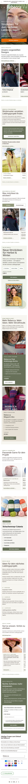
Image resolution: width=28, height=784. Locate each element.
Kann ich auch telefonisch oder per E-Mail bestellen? (13, 745)
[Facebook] (9, 782)
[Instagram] (12, 782)
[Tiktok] (16, 782)
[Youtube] (14, 782)
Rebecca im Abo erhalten (14, 280)
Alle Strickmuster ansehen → (8, 146)
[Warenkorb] (26, 7)
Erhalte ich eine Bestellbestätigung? (9, 750)
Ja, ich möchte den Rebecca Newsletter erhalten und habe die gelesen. (14, 721)
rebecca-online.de (15, 778)
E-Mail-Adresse (7, 714)
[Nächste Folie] (26, 2)
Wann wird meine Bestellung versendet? (10, 747)
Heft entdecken (14, 277)
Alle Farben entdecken (14, 549)
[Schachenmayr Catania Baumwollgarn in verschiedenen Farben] (14, 507)
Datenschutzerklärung (14, 721)
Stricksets (8, 205)
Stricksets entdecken (14, 40)
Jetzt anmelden (14, 725)
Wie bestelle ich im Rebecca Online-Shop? (10, 742)
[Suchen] (4, 7)
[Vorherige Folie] (1, 2)
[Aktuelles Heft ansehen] (14, 295)
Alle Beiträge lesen (7, 635)
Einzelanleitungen (20, 205)
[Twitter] (18, 782)
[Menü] (1, 7)
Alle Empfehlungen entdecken (8, 60)
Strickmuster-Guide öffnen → (14, 136)
